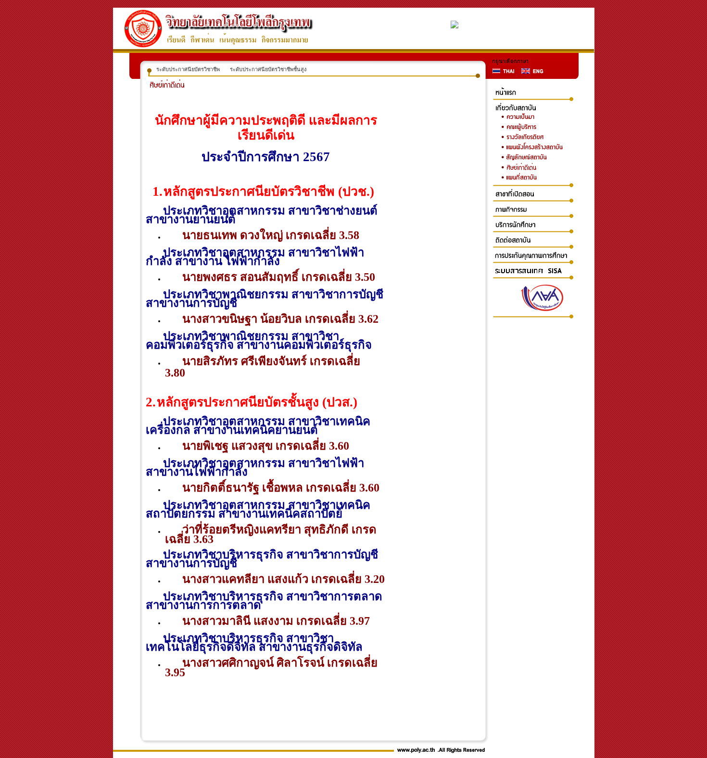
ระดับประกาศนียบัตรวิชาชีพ (188, 69)
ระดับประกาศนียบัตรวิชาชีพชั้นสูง (268, 69)
